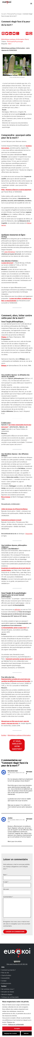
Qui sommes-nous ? (7, 989)
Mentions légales (6, 994)
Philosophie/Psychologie (14, 14)
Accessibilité (5, 978)
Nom (5, 874)
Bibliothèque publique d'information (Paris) (15, 39)
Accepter (17, 1028)
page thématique (9, 252)
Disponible (28, 533)
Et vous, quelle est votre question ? (17, 745)
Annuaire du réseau (7, 992)
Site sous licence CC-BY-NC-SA (17, 964)
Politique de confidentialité (16, 1024)
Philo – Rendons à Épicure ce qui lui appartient (16, 189)
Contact (3, 981)
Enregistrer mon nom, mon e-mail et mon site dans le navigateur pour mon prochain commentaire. (16, 924)
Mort (9, 44)
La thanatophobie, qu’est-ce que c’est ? (14, 628)
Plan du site (5, 973)
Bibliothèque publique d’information (19, 735)
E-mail (5, 882)
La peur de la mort (7, 263)
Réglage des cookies (10, 1033)
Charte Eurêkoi (6, 975)
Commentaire (8, 897)
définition (17, 609)
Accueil (3, 14)
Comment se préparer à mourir (11, 520)
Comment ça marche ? (8, 970)
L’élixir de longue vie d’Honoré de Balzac (14, 509)
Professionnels (6, 983)
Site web (6, 889)
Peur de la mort (13, 771)
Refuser (26, 1033)
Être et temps (5, 497)
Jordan (10, 818)
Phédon (3, 337)
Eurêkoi (3, 735)
